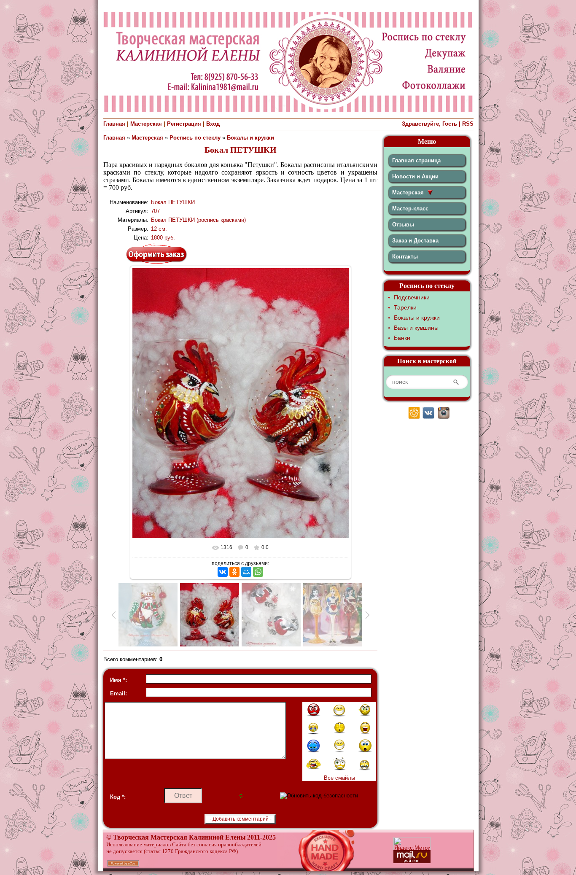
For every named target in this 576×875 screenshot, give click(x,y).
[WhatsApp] (258, 572)
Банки (402, 337)
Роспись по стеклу (195, 138)
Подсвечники (412, 297)
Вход (213, 124)
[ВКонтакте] (223, 572)
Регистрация (184, 124)
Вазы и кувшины (416, 327)
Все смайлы (339, 778)
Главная (114, 124)
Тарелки (405, 307)
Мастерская (146, 124)
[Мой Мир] (246, 572)
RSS (468, 124)
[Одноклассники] (234, 572)
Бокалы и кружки (250, 138)
